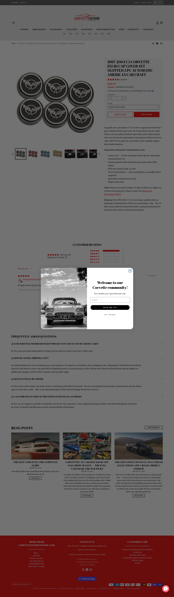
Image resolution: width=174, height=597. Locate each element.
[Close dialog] (130, 271)
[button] (165, 588)
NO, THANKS (110, 315)
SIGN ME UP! (110, 307)
